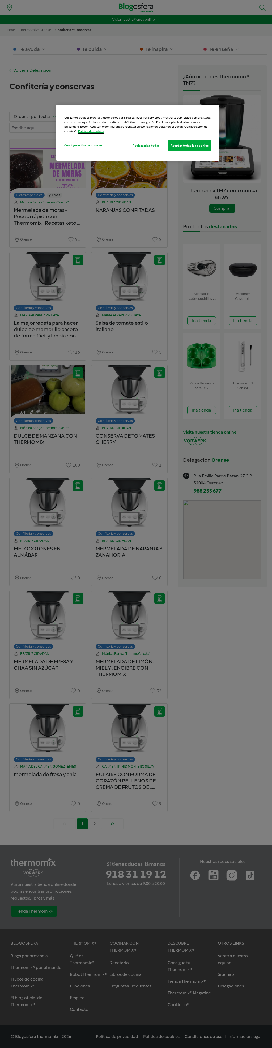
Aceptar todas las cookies (190, 145)
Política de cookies (91, 131)
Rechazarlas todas (146, 145)
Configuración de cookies (83, 145)
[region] (137, 133)
